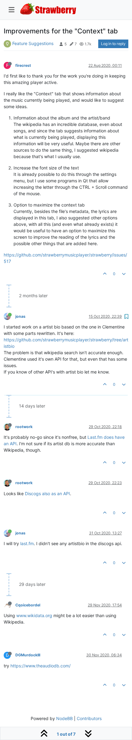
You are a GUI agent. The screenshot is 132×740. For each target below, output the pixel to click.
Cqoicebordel (27, 605)
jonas (20, 316)
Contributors (89, 718)
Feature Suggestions (32, 43)
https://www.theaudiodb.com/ (40, 665)
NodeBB (64, 718)
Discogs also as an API (47, 493)
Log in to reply (113, 43)
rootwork (24, 426)
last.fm (27, 543)
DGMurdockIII (27, 655)
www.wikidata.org (34, 615)
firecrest (23, 65)
